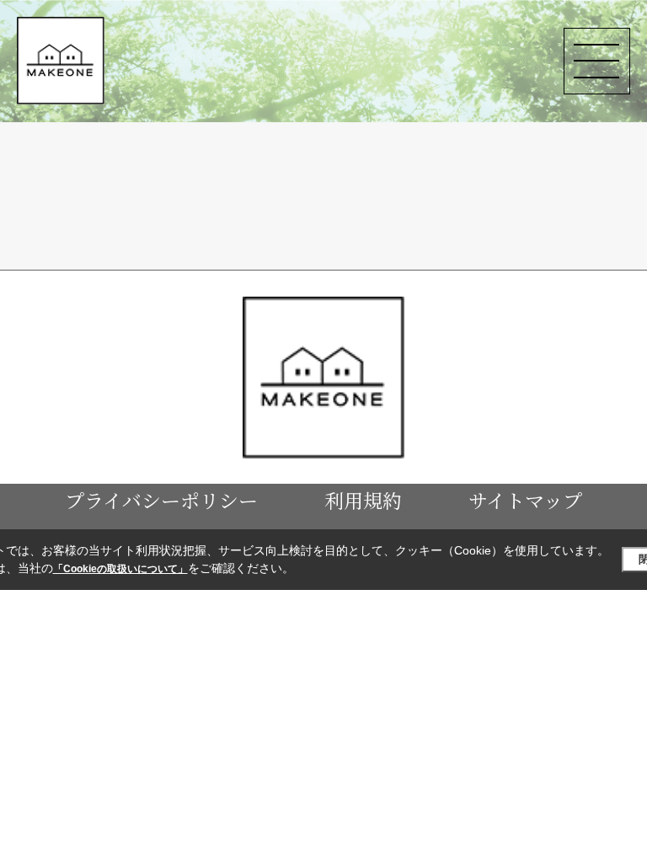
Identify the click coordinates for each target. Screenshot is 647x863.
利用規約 (363, 499)
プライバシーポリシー (161, 499)
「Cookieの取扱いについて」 (120, 569)
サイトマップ (525, 499)
